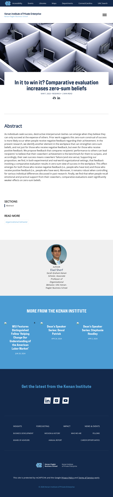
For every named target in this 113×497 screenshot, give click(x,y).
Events (30, 3)
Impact (66, 426)
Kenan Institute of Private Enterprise (22, 13)
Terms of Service (86, 477)
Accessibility (17, 3)
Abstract (10, 205)
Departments (67, 3)
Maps (54, 3)
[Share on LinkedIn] (59, 98)
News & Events (92, 426)
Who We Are (76, 433)
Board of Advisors (21, 440)
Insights (17, 426)
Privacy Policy (67, 477)
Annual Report (55, 440)
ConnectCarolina (85, 3)
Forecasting (42, 426)
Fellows (96, 433)
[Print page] (54, 98)
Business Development (23, 433)
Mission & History (52, 433)
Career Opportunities (90, 440)
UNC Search (102, 3)
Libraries (42, 3)
